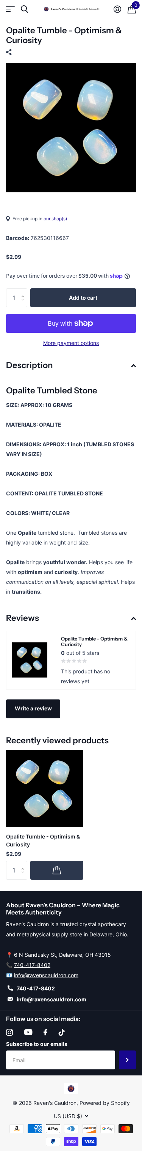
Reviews (22, 618)
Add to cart (83, 297)
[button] (24, 291)
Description (29, 365)
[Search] (24, 9)
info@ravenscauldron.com (46, 975)
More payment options (71, 343)
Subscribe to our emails (36, 1044)
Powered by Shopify (105, 1103)
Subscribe (127, 1059)
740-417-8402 (32, 965)
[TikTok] (62, 1032)
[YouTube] (28, 1032)
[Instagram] (9, 1032)
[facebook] (45, 1032)
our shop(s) (55, 218)
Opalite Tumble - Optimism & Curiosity (43, 840)
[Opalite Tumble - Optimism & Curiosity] (44, 788)
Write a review (33, 708)
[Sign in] (117, 9)
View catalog (10, 9)
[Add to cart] (56, 870)
